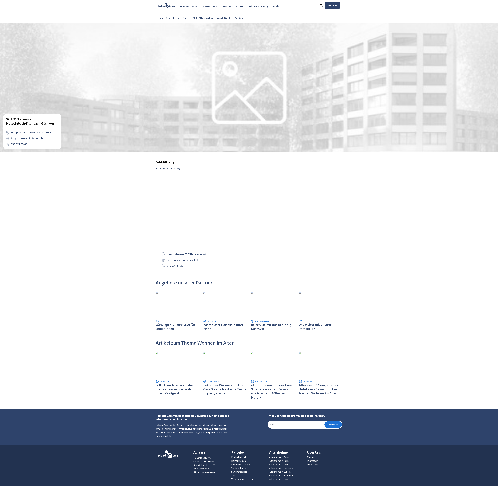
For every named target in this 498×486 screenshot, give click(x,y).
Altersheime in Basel (279, 457)
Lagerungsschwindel (241, 464)
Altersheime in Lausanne (281, 468)
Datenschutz (313, 464)
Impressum (312, 460)
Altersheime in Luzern (280, 471)
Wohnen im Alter (233, 6)
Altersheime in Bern (279, 460)
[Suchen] (321, 5)
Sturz (234, 475)
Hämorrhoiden (238, 460)
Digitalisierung (258, 6)
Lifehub (332, 5)
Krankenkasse (188, 6)
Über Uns (314, 452)
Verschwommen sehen (242, 479)
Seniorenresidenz (239, 471)
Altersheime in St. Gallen (281, 475)
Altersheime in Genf (278, 464)
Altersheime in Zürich (279, 479)
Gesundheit (210, 6)
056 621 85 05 (19, 144)
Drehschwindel (238, 457)
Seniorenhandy (238, 468)
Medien (310, 457)
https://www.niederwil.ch (27, 138)
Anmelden (333, 424)
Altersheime (278, 452)
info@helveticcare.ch (208, 472)
